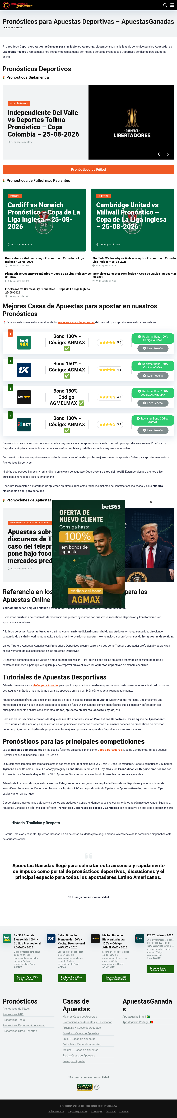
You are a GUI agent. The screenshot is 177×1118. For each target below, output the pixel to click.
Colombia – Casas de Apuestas (82, 1044)
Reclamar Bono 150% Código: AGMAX (155, 365)
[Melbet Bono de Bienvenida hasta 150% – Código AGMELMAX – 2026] (24, 403)
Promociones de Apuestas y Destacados (87, 1022)
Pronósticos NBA (13, 1014)
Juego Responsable (77, 1111)
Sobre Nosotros (56, 1111)
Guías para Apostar (45, 685)
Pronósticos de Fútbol (88, 169)
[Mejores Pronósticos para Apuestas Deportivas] (17, 5)
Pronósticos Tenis (14, 1020)
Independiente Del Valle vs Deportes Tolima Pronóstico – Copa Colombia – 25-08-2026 (43, 123)
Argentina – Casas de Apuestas (82, 1027)
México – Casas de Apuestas (80, 1050)
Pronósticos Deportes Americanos (24, 1025)
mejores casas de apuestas (76, 322)
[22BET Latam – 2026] (24, 430)
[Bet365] (88, 559)
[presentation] (159, 154)
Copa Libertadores (109, 749)
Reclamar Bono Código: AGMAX (154, 420)
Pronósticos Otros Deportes (20, 1031)
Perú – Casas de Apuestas (79, 1055)
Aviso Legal (97, 1111)
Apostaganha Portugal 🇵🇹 (138, 1022)
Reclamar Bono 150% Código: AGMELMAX (154, 393)
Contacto (124, 1111)
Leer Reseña (155, 348)
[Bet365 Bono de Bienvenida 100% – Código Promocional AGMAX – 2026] (24, 348)
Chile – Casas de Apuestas (79, 1039)
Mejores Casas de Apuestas (80, 1016)
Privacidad (111, 1111)
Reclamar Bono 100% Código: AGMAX (155, 338)
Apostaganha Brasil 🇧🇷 (136, 1016)
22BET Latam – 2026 (160, 935)
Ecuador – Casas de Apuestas (81, 1033)
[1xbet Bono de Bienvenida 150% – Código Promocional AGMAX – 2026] (24, 376)
